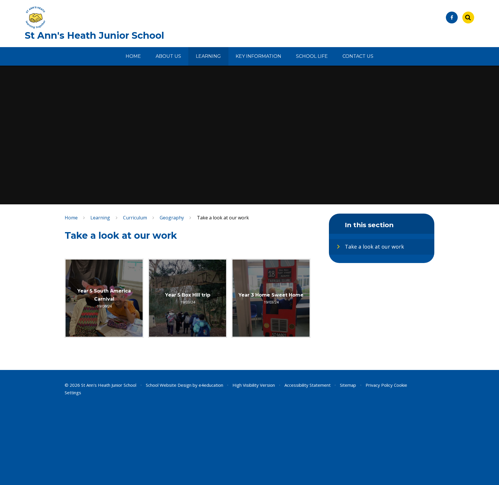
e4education (211, 385)
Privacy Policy (379, 385)
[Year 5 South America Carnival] (104, 298)
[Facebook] (452, 17)
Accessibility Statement (307, 385)
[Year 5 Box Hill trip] (187, 298)
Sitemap (348, 385)
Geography (172, 217)
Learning (100, 217)
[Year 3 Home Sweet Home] (271, 298)
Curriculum (135, 217)
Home (71, 217)
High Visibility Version (253, 385)
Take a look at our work (223, 217)
